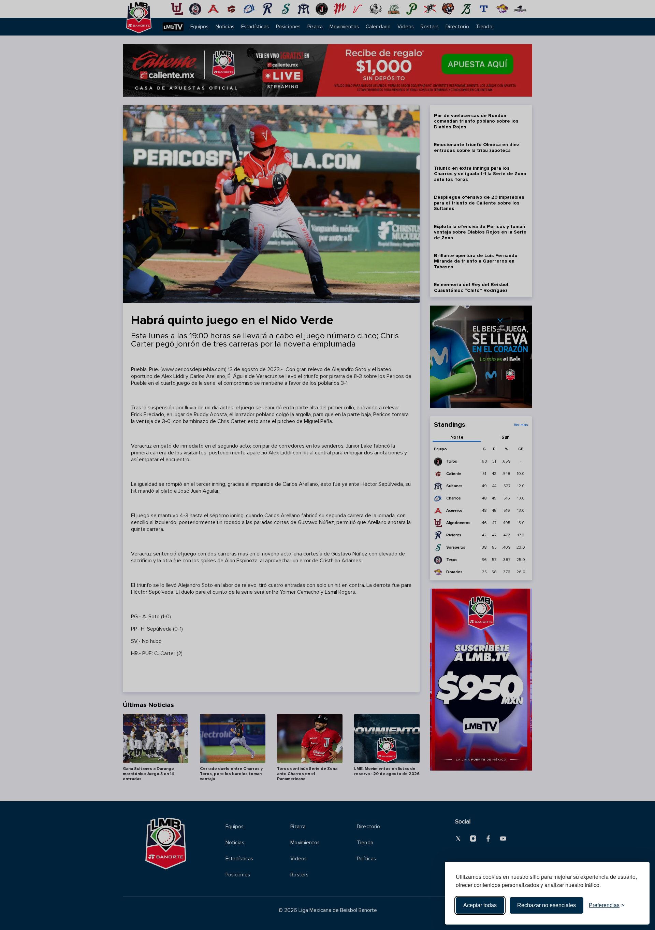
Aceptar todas (480, 905)
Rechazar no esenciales (546, 905)
